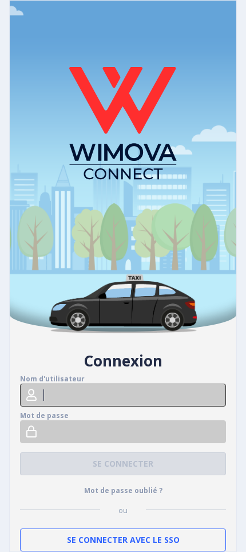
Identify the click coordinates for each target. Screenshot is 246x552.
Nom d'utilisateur (52, 379)
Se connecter (123, 463)
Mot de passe (44, 415)
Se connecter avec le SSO (123, 539)
